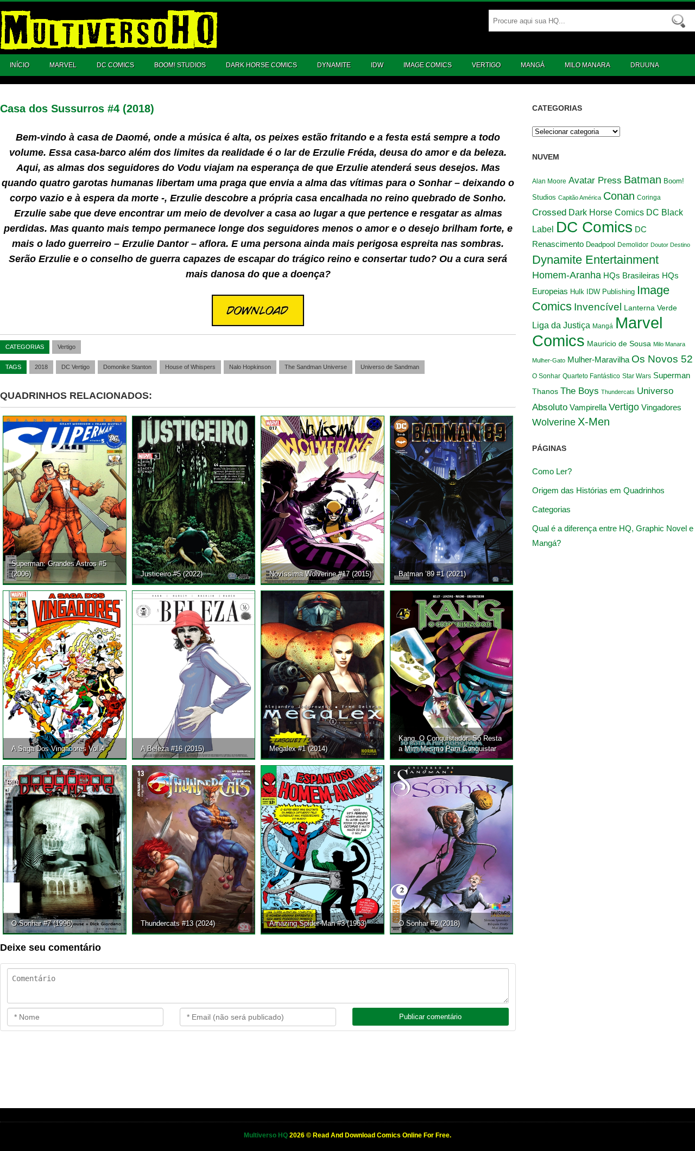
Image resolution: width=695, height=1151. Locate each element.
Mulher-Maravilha (598, 359)
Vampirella (588, 407)
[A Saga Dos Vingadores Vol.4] (64, 674)
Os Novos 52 (662, 359)
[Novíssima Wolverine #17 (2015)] (322, 499)
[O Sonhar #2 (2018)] (451, 849)
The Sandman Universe (316, 367)
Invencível (598, 307)
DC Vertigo (75, 367)
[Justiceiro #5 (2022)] (193, 499)
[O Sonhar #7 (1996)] (64, 849)
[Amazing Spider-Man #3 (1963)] (322, 849)
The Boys (579, 390)
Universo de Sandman (390, 367)
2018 (41, 367)
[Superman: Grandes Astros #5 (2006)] (64, 499)
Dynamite (334, 65)
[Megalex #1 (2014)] (322, 674)
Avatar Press (595, 180)
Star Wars (636, 376)
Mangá (533, 65)
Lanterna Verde (650, 307)
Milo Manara (587, 65)
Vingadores (661, 407)
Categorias (551, 509)
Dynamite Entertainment (595, 259)
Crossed (549, 212)
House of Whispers (190, 367)
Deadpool (600, 244)
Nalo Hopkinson (250, 367)
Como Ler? (552, 471)
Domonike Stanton (127, 367)
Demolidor (632, 245)
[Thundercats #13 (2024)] (193, 849)
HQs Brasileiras (631, 275)
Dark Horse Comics (261, 65)
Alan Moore (549, 181)
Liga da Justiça (561, 325)
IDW (377, 65)
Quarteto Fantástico (591, 376)
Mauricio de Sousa (619, 344)
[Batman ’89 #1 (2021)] (451, 499)
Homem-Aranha (566, 275)
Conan (619, 196)
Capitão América (579, 197)
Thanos (545, 391)
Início (19, 65)
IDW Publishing (610, 292)
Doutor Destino (670, 244)
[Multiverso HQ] (108, 44)
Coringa (649, 197)
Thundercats (618, 392)
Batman (642, 180)
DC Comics (115, 65)
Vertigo (486, 65)
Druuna (644, 65)
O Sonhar (546, 375)
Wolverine (554, 422)
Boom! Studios (180, 65)
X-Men (594, 422)
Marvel (63, 65)
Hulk (577, 292)
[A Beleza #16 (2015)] (193, 674)
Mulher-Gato (548, 360)
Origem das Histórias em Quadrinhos (598, 490)
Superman (671, 375)
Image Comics (427, 65)
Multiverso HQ (266, 1135)
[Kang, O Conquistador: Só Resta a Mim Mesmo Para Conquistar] (451, 674)
